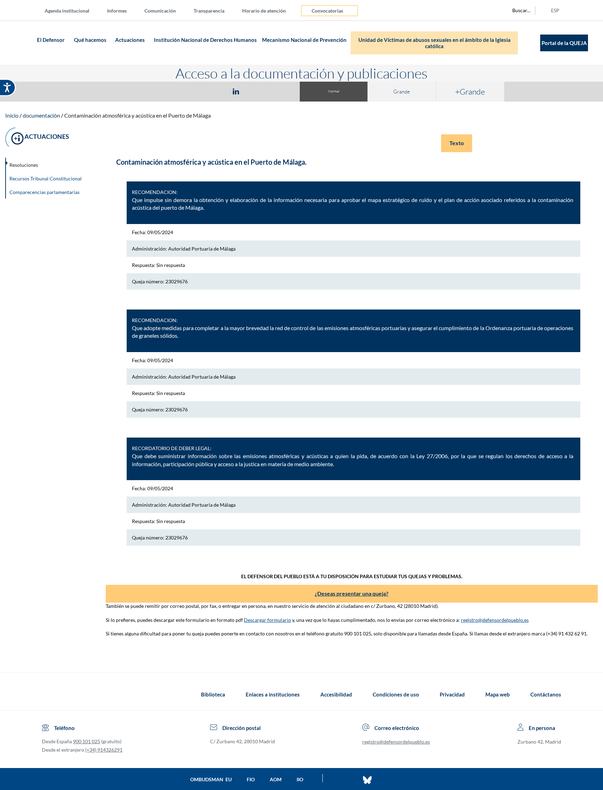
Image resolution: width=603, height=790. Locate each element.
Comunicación (160, 11)
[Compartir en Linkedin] (236, 91)
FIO (251, 779)
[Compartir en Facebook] (195, 91)
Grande (401, 91)
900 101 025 (86, 741)
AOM (276, 779)
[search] (517, 10)
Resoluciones (23, 165)
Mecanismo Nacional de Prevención (304, 40)
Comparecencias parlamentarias (44, 192)
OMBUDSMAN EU (211, 779)
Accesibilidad (336, 694)
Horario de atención (264, 11)
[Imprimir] (278, 91)
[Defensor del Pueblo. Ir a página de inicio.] (21, 42)
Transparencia (209, 11)
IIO (300, 779)
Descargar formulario (267, 620)
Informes (117, 11)
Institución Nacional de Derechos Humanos (205, 40)
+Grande (470, 91)
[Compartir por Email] (256, 91)
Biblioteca (213, 694)
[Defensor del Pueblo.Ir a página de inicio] (48, 694)
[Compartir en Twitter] (215, 91)
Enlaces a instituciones (273, 694)
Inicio (11, 115)
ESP (555, 10)
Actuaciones (130, 40)
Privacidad (452, 694)
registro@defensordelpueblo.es (495, 620)
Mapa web (497, 694)
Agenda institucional (67, 11)
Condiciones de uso (396, 694)
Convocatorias (327, 11)
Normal (333, 91)
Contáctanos (545, 694)
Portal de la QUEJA (564, 43)
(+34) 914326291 (103, 750)
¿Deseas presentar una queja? (351, 593)
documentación (41, 115)
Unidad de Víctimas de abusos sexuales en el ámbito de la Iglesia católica (434, 43)
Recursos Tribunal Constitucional (45, 178)
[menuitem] (72, 10)
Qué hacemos (90, 40)
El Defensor (51, 40)
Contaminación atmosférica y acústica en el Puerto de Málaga (137, 115)
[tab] (195, 91)
